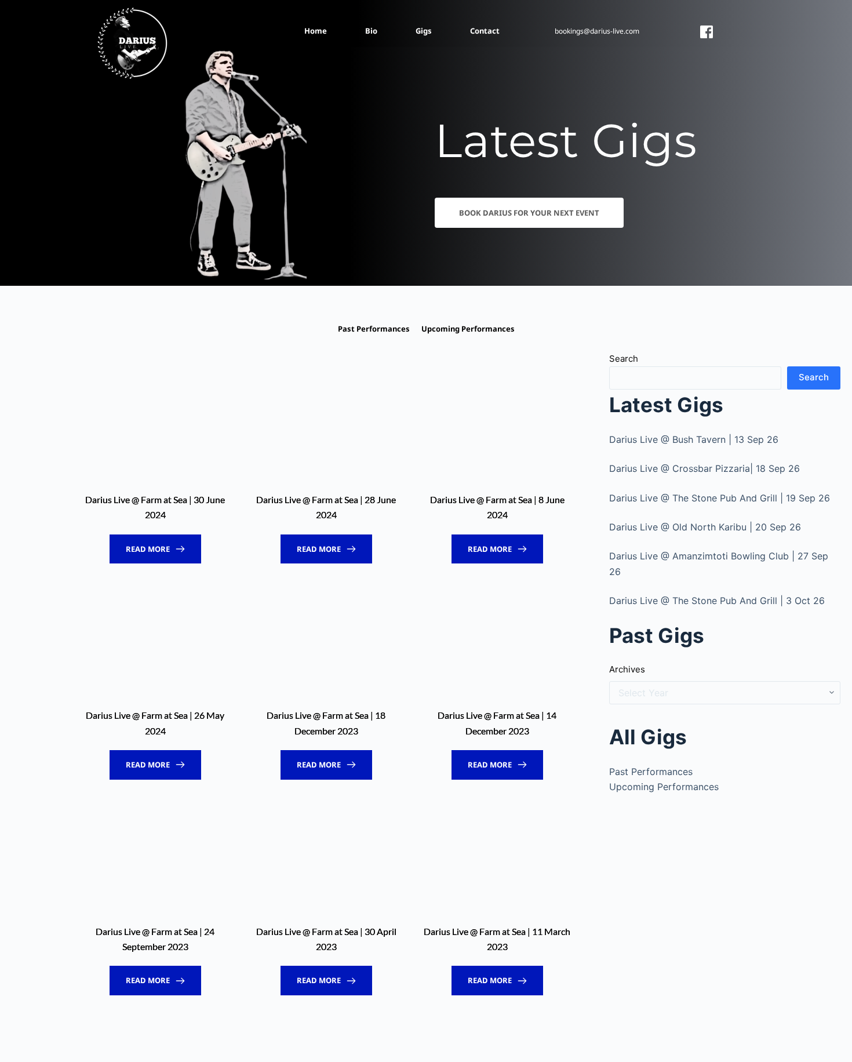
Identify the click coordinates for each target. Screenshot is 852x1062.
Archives (627, 669)
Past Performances (651, 771)
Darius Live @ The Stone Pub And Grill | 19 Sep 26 (719, 498)
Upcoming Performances (664, 786)
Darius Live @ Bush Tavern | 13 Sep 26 (693, 439)
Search (623, 358)
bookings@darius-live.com (597, 31)
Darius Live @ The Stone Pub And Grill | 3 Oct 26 (717, 600)
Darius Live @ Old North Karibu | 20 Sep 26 (705, 527)
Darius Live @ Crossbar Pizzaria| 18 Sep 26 (704, 468)
